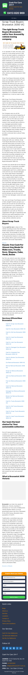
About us (5, 611)
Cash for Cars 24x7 (16, 671)
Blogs (4, 608)
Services (4, 613)
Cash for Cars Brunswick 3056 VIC (16, 329)
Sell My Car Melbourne (9, 638)
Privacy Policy (6, 621)
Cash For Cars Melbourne (9, 633)
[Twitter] (7, 648)
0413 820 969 (16, 13)
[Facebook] (3, 648)
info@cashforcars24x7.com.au (16, 666)
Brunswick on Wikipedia (7, 566)
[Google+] (20, 648)
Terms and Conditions (8, 623)
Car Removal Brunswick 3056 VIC (15, 362)
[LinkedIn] (10, 648)
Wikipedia (4, 242)
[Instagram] (17, 648)
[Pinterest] (13, 648)
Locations (5, 616)
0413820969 (11, 663)
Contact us (5, 618)
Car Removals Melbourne (9, 635)
